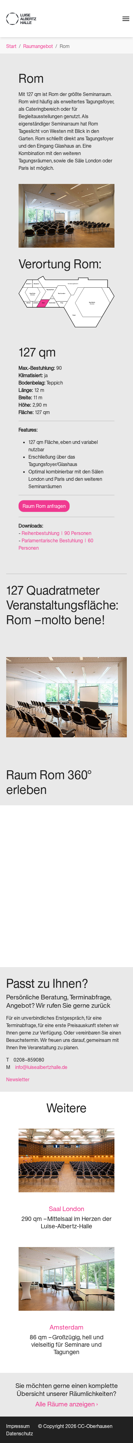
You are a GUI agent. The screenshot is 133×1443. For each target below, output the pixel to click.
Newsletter (17, 1079)
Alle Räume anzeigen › (66, 1404)
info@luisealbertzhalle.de (41, 1067)
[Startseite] (21, 19)
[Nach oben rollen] (119, 1429)
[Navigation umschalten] (123, 19)
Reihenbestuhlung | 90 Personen (56, 533)
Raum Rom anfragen (44, 506)
